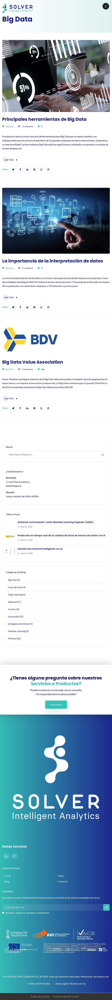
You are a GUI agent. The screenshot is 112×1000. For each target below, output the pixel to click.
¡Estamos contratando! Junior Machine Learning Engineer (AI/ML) (55, 522)
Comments (27, 126)
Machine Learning (16, 631)
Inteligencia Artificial (18, 624)
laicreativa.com (101, 976)
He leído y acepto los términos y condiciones (27, 912)
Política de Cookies (40, 996)
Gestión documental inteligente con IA (40, 548)
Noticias (12, 638)
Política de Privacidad (39, 983)
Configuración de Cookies (66, 996)
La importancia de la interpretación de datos (52, 261)
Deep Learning (15, 594)
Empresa (12, 602)
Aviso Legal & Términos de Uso (70, 983)
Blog (6, 881)
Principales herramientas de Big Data (44, 119)
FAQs (61, 875)
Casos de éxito (15, 587)
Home (7, 875)
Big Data (9, 126)
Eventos (12, 609)
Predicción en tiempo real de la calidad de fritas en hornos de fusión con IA (61, 535)
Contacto (63, 881)
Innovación (13, 616)
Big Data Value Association (32, 362)
